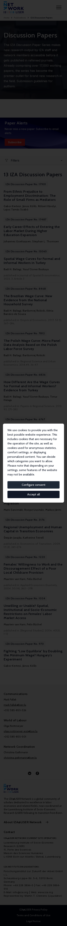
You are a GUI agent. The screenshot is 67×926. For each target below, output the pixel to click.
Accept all (33, 494)
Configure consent (33, 485)
